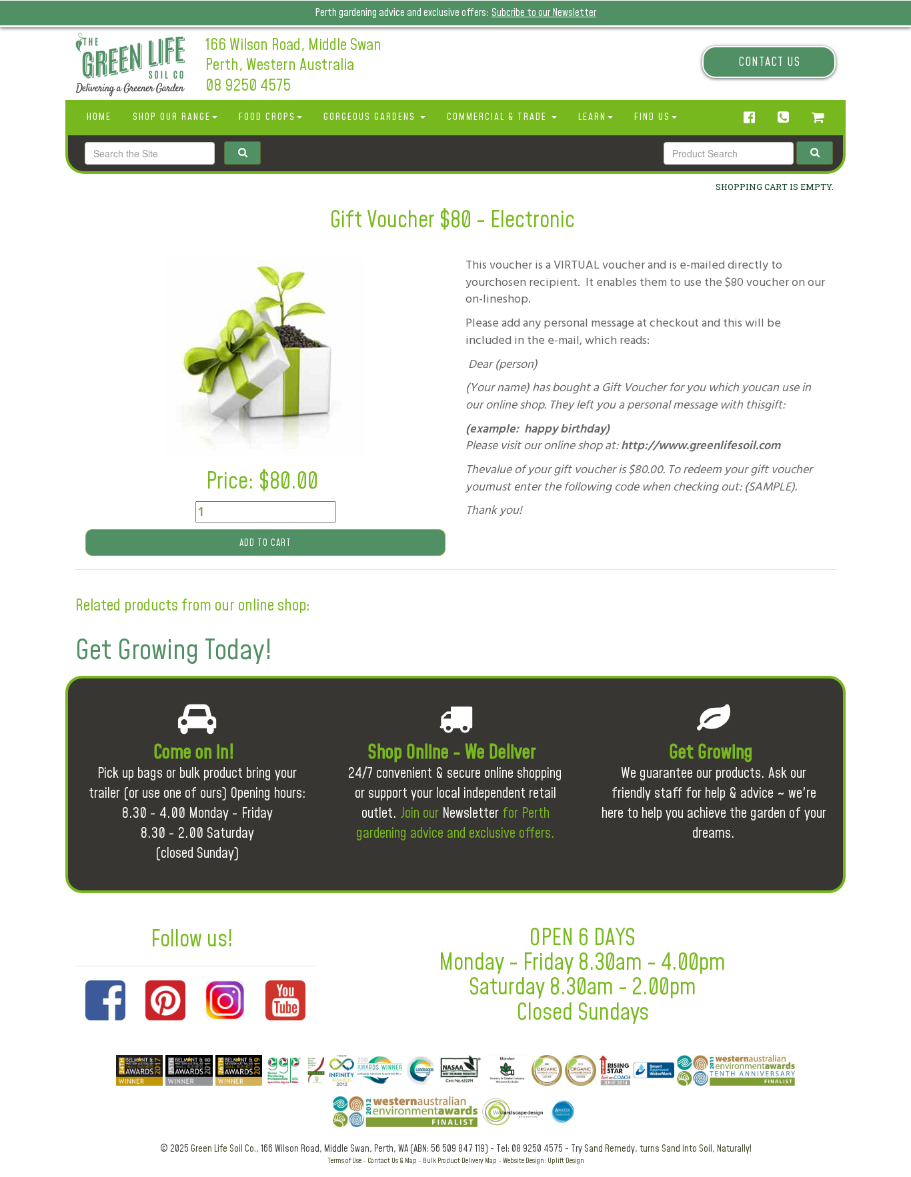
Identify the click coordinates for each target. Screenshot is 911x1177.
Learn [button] (592, 117)
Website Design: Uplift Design (543, 1161)
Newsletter (470, 813)
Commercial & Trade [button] (498, 117)
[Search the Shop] (814, 153)
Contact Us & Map (392, 1161)
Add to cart (265, 543)
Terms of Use (344, 1161)
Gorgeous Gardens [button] (371, 117)
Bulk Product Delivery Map (460, 1161)
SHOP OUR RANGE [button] (172, 117)
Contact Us (769, 62)
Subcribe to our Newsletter (544, 12)
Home (99, 117)
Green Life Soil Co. (223, 1149)
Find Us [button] (652, 117)
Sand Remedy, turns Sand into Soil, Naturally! (668, 1149)
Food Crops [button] (267, 117)
